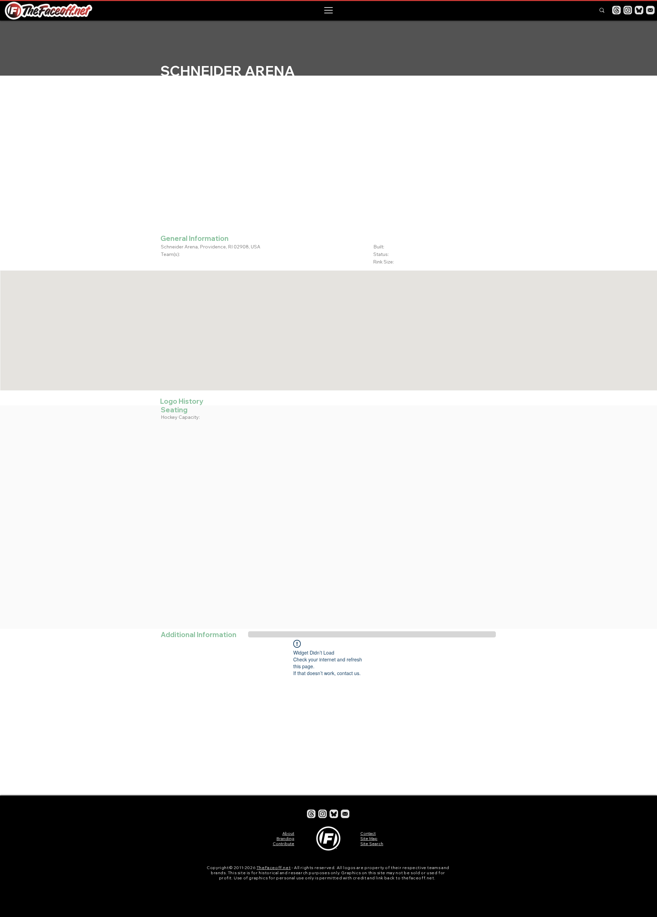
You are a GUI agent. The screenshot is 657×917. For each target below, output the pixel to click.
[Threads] (616, 10)
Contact (368, 833)
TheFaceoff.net (274, 867)
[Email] (650, 10)
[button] (328, 10)
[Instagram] (627, 10)
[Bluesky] (639, 10)
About (288, 833)
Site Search (371, 843)
